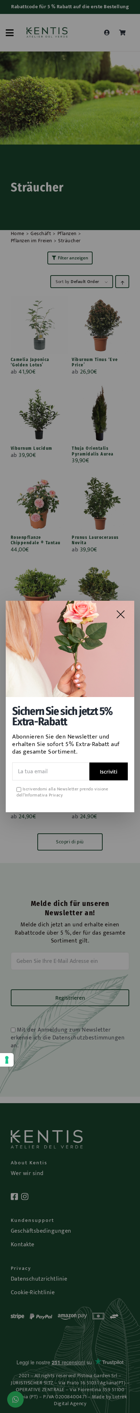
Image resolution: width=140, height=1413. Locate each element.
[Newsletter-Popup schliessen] (121, 614)
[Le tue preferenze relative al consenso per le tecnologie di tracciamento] (7, 1060)
